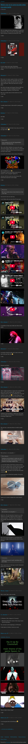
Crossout (2, 1)
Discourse (8, 742)
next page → (11, 729)
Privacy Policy (4, 739)
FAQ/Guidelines (13, 736)
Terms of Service (22, 736)
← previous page (4, 729)
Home (2, 736)
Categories (7, 736)
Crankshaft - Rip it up (5, 637)
